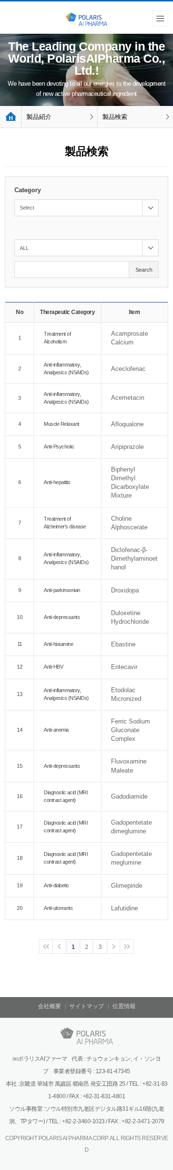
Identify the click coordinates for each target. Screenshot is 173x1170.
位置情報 (124, 1006)
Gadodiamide (129, 796)
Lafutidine (124, 908)
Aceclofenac (128, 368)
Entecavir (124, 666)
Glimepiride (126, 885)
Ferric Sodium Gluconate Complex (130, 730)
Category (27, 190)
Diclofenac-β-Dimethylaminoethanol (134, 558)
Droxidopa (125, 590)
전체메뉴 (160, 18)
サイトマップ (86, 1006)
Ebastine (123, 644)
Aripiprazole (127, 446)
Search (144, 270)
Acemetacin (127, 397)
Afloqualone (127, 424)
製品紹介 (38, 116)
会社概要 (49, 1006)
